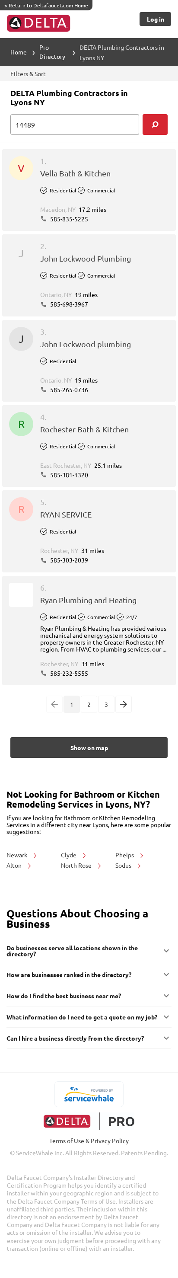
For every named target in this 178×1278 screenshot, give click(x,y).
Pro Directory (52, 51)
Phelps (125, 855)
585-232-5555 (68, 673)
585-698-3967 (68, 304)
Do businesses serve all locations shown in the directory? (72, 951)
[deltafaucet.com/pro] (89, 1121)
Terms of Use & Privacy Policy (89, 1140)
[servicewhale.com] (89, 1094)
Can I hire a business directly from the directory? (75, 1038)
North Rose (77, 865)
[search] (155, 124)
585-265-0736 (68, 389)
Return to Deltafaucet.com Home (46, 5)
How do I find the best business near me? (63, 996)
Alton (14, 865)
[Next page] (123, 704)
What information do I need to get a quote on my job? (81, 1017)
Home (18, 52)
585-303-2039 (68, 560)
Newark (17, 855)
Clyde (69, 855)
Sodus (124, 865)
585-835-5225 (68, 219)
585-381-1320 (68, 475)
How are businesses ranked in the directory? (68, 974)
